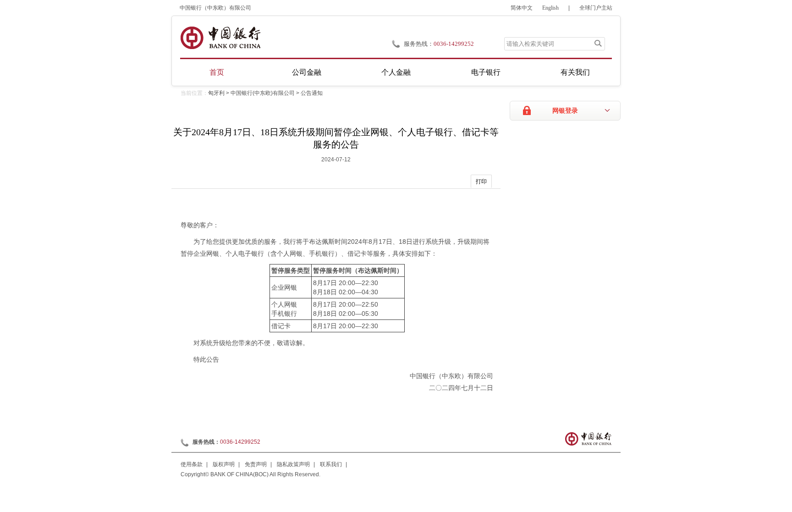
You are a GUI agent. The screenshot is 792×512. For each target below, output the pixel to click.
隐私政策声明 (293, 464)
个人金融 (396, 72)
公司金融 (306, 72)
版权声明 (224, 464)
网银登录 (565, 110)
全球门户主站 (595, 8)
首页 (216, 72)
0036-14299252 (454, 43)
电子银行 (485, 72)
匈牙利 (216, 93)
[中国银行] (220, 38)
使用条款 (192, 464)
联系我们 (331, 464)
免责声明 (256, 464)
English (550, 8)
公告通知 (312, 93)
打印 (481, 181)
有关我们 (575, 72)
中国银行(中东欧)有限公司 (263, 93)
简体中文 (522, 8)
